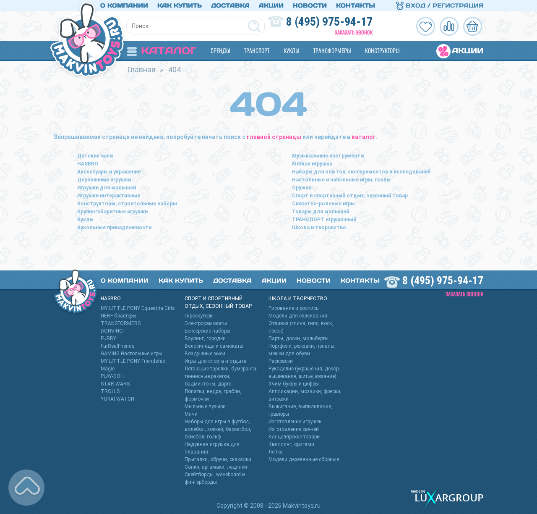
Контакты (355, 5)
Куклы (291, 50)
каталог (364, 137)
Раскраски (280, 361)
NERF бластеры (118, 316)
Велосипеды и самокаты (214, 346)
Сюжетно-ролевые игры (323, 204)
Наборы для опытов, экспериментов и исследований (361, 172)
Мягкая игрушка (312, 164)
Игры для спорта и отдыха (216, 361)
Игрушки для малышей (106, 188)
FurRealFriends (118, 346)
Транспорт (256, 50)
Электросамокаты (206, 323)
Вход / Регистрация (443, 5)
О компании (124, 5)
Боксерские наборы (207, 331)
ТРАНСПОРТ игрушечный (324, 220)
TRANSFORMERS (121, 323)
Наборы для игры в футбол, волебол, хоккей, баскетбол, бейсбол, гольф (218, 429)
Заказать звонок (354, 33)
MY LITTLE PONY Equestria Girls (138, 308)
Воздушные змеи (205, 354)
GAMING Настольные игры (131, 354)
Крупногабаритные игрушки (112, 212)
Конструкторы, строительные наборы (127, 204)
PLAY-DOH (112, 376)
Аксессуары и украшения (109, 172)
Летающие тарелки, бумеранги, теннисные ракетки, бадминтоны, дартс (221, 376)
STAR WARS (115, 384)
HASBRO (87, 164)
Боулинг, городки (205, 338)
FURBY (108, 338)
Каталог (168, 50)
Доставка (230, 5)
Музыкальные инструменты (328, 156)
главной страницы (274, 137)
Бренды (220, 50)
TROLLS (110, 391)
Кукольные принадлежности (114, 228)
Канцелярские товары (294, 437)
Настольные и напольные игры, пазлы (341, 180)
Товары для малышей (320, 212)
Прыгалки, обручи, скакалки (218, 459)
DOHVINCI (112, 331)
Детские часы (95, 156)
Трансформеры (332, 50)
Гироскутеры (199, 316)
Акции (271, 5)
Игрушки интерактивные (108, 196)
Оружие (301, 188)
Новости (310, 5)
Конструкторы (382, 50)
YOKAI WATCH (117, 399)
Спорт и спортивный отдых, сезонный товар (350, 196)
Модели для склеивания (297, 316)
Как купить (179, 5)
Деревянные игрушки (104, 180)
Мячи (191, 414)
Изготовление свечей (293, 429)
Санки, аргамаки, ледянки (216, 467)
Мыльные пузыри (205, 406)
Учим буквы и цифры (293, 384)
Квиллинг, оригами (291, 444)
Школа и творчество (319, 228)
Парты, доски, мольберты (298, 338)
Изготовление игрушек (294, 422)
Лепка (275, 452)
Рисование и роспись (293, 308)
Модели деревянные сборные (303, 459)
